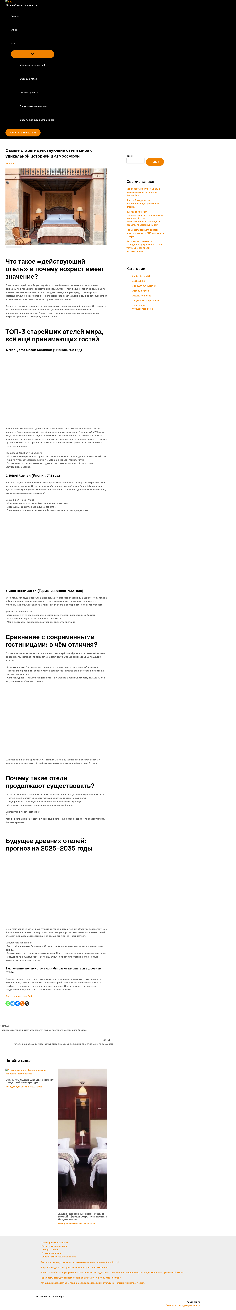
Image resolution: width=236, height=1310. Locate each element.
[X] (27, 1003)
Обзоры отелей (28, 78)
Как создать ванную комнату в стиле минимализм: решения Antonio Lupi (143, 192)
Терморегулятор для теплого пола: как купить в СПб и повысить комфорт (145, 233)
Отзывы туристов (29, 92)
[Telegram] (12, 1003)
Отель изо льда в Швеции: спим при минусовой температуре (29, 1081)
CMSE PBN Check (141, 276)
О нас (14, 29)
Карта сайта (193, 1302)
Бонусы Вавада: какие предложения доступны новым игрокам (143, 203)
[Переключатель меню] (32, 54)
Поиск (129, 156)
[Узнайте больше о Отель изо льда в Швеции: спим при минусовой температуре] (30, 1073)
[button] (17, 43)
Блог (13, 43)
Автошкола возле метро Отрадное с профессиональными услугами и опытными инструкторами (92, 1283)
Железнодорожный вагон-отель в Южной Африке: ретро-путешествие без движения (82, 1216)
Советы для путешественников (37, 120)
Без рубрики (138, 280)
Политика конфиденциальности (183, 1305)
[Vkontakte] (17, 1003)
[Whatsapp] (7, 1003)
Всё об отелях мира (21, 5)
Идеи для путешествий (32, 65)
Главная (15, 16)
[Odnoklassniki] (22, 1003)
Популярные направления (34, 106)
